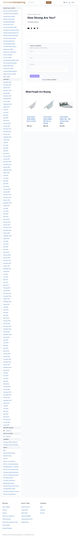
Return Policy (24, 513)
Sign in (44, 79)
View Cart (4, 509)
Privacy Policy (24, 509)
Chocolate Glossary (7, 528)
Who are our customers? (8, 516)
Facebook (42, 509)
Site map (42, 513)
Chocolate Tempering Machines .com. (18, 534)
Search (48, 2)
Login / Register (6, 506)
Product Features (6, 519)
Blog (41, 506)
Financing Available (26, 516)
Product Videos (6, 525)
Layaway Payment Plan (27, 519)
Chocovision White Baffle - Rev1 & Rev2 (31, 119)
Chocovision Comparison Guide (10, 522)
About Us (4, 513)
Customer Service (25, 506)
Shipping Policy (25, 522)
